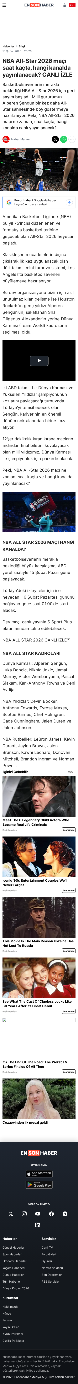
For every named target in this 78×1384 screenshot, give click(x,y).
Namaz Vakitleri (52, 1268)
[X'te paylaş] (55, 139)
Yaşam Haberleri (13, 1268)
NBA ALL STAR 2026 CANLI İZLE (34, 640)
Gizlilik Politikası (13, 1340)
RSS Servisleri (51, 1281)
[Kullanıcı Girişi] (64, 5)
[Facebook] (51, 1213)
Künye (6, 1313)
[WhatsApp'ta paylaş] (63, 139)
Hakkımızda (10, 1306)
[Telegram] (65, 1213)
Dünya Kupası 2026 (15, 1288)
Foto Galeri (49, 1254)
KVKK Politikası (12, 1334)
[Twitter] (11, 1213)
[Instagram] (24, 1213)
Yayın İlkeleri (10, 1327)
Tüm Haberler (11, 1281)
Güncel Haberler (13, 1247)
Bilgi (22, 46)
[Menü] (4, 5)
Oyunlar (47, 1261)
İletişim (7, 1320)
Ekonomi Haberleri (14, 1261)
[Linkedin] (38, 1225)
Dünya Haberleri (13, 1274)
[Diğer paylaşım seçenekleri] (72, 139)
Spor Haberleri (12, 1254)
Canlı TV (47, 1247)
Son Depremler (52, 1274)
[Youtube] (38, 1213)
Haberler (8, 46)
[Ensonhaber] (39, 5)
